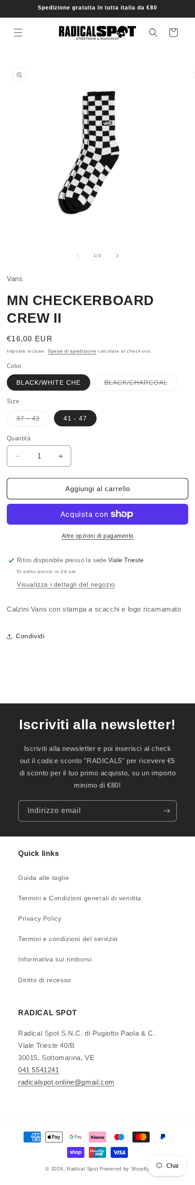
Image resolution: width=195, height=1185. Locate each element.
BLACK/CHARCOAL (140, 384)
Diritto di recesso (44, 980)
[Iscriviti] (166, 811)
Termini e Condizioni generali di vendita (79, 898)
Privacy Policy (39, 918)
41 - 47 (75, 418)
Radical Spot (82, 1168)
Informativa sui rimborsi (55, 959)
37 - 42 (32, 420)
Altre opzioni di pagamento (98, 536)
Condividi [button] (30, 636)
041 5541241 (38, 1070)
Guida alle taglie (43, 877)
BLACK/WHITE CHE (48, 382)
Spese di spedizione (72, 351)
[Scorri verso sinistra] (78, 256)
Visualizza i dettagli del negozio (66, 584)
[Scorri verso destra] (117, 256)
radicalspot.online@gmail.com (66, 1082)
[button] (18, 33)
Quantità (18, 438)
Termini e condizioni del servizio (68, 938)
